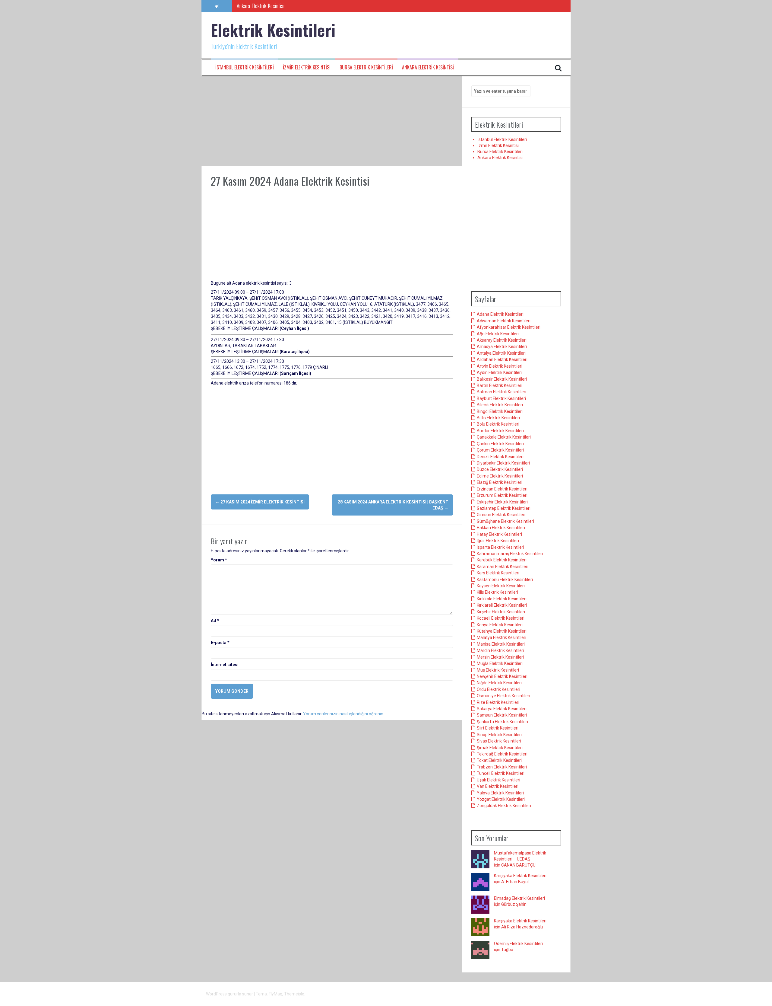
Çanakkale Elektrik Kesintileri (504, 437)
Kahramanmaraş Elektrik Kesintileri (510, 553)
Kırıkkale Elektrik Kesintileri (502, 599)
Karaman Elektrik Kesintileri (502, 566)
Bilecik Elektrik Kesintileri (500, 405)
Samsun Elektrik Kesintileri (502, 715)
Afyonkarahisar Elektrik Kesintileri (508, 327)
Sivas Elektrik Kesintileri (499, 741)
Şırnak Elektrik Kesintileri (500, 747)
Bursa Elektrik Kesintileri (366, 67)
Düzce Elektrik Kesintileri (500, 469)
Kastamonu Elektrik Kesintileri (505, 579)
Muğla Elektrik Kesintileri (500, 663)
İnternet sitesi (225, 664)
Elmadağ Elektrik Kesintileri (519, 898)
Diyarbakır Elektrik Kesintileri (503, 463)
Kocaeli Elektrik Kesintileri (500, 618)
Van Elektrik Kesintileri (497, 786)
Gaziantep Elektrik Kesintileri (503, 508)
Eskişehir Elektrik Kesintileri (502, 502)
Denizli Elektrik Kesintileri (500, 456)
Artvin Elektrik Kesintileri (499, 366)
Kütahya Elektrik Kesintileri (502, 631)
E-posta (220, 642)
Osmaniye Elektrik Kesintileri (503, 696)
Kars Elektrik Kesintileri (498, 573)
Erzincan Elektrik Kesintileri (502, 489)
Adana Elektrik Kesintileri (500, 314)
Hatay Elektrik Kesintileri (499, 534)
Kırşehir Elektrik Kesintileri (501, 611)
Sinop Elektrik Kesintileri (499, 734)
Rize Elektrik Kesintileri (498, 702)
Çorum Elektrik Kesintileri (500, 450)
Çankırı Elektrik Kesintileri (500, 443)
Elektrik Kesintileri (273, 29)
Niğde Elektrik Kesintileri (499, 683)
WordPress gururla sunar (230, 994)
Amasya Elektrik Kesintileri (502, 346)
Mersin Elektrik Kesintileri (500, 657)
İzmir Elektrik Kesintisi (307, 67)
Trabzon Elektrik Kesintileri (502, 767)
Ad (215, 620)
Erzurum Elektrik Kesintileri (502, 495)
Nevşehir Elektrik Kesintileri (502, 676)
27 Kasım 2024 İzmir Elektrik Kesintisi (260, 502)
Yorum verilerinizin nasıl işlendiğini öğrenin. (343, 713)
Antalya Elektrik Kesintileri (501, 353)
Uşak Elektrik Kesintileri (498, 780)
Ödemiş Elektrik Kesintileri (518, 943)
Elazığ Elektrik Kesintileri (499, 482)
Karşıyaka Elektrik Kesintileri (520, 875)
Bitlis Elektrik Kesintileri (498, 418)
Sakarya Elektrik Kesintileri (502, 709)
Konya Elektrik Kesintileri (500, 624)
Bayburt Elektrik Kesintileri (501, 398)
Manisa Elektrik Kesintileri (501, 644)
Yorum (219, 559)
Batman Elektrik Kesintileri (501, 392)
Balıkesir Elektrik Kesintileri (502, 379)
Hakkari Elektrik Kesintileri (501, 527)
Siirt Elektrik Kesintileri (497, 728)
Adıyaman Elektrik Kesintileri (503, 320)
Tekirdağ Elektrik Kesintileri (502, 754)
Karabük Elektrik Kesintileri (502, 560)
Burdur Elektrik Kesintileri (500, 431)
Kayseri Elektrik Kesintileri (501, 586)
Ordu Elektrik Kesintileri (498, 689)
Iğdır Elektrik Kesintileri (498, 540)
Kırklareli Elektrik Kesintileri (502, 605)
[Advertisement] (331, 121)
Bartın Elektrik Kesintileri (499, 385)
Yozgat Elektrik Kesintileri (501, 799)
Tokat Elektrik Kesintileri (499, 760)
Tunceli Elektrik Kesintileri (500, 773)
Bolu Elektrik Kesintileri (498, 424)
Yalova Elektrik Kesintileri (500, 792)
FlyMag (275, 994)
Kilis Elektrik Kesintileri (497, 592)
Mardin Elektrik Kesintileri (500, 650)
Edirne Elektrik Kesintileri (500, 476)
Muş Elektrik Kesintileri (498, 670)
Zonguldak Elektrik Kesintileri (504, 805)
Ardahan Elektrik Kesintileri (502, 359)
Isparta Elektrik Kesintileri (500, 547)
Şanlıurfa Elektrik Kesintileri (502, 722)
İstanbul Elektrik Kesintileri (244, 67)
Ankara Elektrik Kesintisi (261, 6)
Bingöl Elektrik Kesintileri (500, 411)
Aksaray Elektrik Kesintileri (502, 340)
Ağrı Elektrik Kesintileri (498, 333)
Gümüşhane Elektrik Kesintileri (505, 521)
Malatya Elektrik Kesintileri (501, 637)
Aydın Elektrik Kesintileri (499, 372)
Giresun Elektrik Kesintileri (501, 515)
